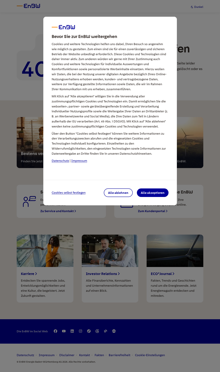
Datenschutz (60, 160)
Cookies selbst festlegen (69, 192)
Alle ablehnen (118, 193)
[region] (110, 186)
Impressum (79, 160)
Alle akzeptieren (153, 193)
